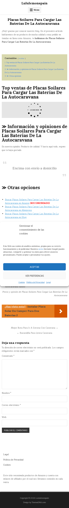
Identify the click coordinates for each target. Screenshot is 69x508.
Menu (36, 10)
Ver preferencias (34, 275)
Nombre (6, 393)
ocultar (21, 58)
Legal (48, 282)
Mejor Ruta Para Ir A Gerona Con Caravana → (34, 328)
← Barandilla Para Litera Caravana (34, 333)
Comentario (8, 356)
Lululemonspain (34, 3)
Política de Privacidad (35, 282)
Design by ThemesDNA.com (34, 502)
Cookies (21, 282)
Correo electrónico (11, 405)
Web (4, 417)
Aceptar (34, 266)
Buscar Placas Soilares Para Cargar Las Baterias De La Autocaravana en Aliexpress (32, 208)
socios (40, 249)
